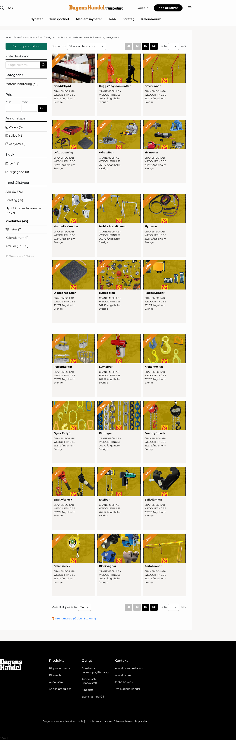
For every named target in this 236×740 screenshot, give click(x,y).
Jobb (112, 19)
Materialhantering (22, 84)
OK (42, 108)
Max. (25, 102)
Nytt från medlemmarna (23, 211)
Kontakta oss (122, 675)
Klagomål (88, 689)
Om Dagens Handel (127, 689)
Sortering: (59, 46)
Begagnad (18, 172)
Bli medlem (56, 675)
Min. (9, 102)
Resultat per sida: (65, 607)
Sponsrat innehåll (93, 696)
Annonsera (56, 682)
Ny (13, 163)
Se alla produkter (60, 689)
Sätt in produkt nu (26, 46)
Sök (10, 8)
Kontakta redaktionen (128, 668)
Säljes (15, 135)
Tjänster (14, 229)
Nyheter (36, 19)
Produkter (17, 221)
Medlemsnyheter (89, 19)
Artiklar (17, 246)
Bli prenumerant (59, 668)
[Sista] (154, 46)
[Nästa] (145, 46)
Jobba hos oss (123, 682)
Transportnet (59, 19)
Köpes (15, 127)
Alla (14, 191)
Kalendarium (151, 19)
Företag (129, 19)
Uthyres (16, 144)
